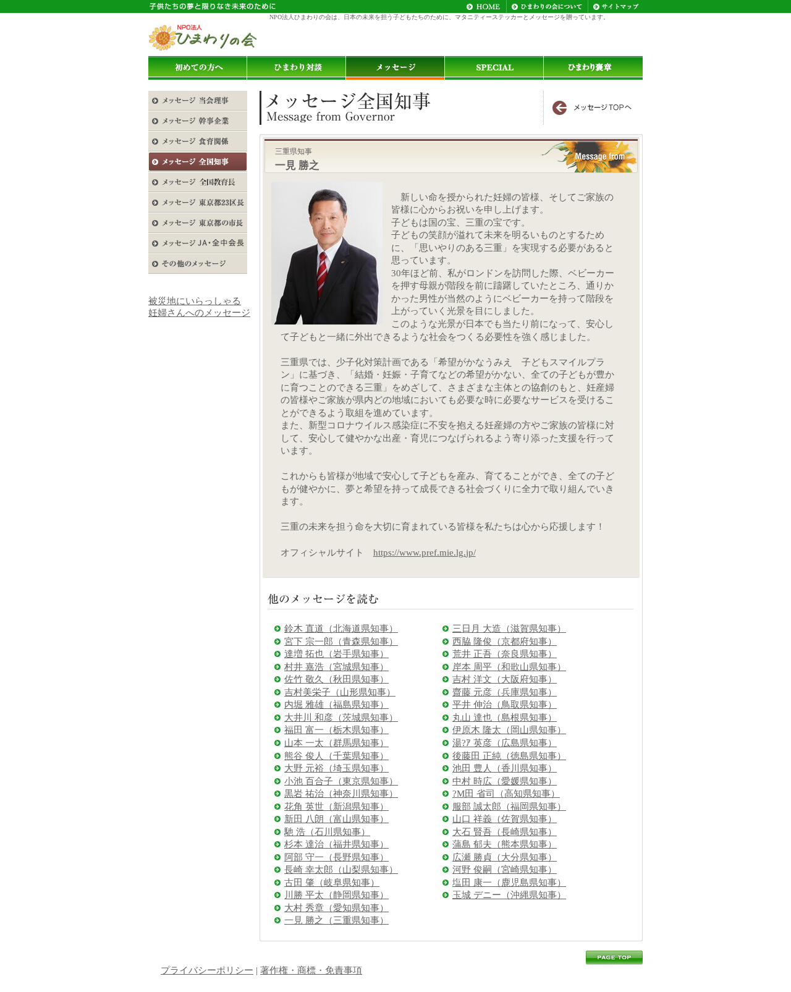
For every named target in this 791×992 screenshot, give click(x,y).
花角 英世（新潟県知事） (336, 807)
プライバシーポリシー (207, 970)
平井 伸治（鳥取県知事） (504, 705)
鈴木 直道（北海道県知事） (341, 629)
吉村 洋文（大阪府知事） (504, 679)
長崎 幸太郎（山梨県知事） (341, 870)
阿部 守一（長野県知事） (336, 857)
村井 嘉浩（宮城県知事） (336, 667)
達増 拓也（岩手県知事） (336, 654)
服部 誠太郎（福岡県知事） (509, 807)
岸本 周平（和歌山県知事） (509, 667)
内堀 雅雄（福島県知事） (336, 705)
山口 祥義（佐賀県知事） (504, 819)
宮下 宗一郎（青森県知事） (341, 641)
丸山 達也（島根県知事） (504, 718)
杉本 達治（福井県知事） (336, 844)
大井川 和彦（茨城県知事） (341, 718)
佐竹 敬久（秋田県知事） (336, 679)
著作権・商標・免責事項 (311, 970)
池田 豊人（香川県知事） (504, 768)
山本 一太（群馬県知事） (336, 743)
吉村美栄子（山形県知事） (340, 692)
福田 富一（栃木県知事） (336, 730)
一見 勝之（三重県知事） (336, 920)
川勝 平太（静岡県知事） (336, 895)
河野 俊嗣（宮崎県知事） (504, 870)
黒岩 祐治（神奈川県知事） (341, 794)
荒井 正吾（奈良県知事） (504, 654)
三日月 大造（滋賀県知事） (509, 629)
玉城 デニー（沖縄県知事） (509, 895)
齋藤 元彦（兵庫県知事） (504, 692)
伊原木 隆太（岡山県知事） (509, 730)
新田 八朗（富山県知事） (336, 819)
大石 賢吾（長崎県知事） (504, 832)
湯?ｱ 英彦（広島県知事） (504, 743)
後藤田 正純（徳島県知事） (509, 756)
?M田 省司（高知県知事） (506, 794)
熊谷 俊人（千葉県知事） (336, 756)
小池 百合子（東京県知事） (341, 781)
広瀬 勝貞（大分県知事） (504, 857)
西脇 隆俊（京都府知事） (504, 641)
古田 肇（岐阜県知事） (331, 883)
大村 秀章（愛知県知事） (336, 908)
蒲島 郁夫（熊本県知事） (504, 844)
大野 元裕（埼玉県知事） (336, 768)
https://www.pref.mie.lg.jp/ (424, 552)
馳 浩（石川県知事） (327, 832)
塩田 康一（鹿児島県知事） (509, 883)
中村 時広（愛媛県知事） (504, 781)
